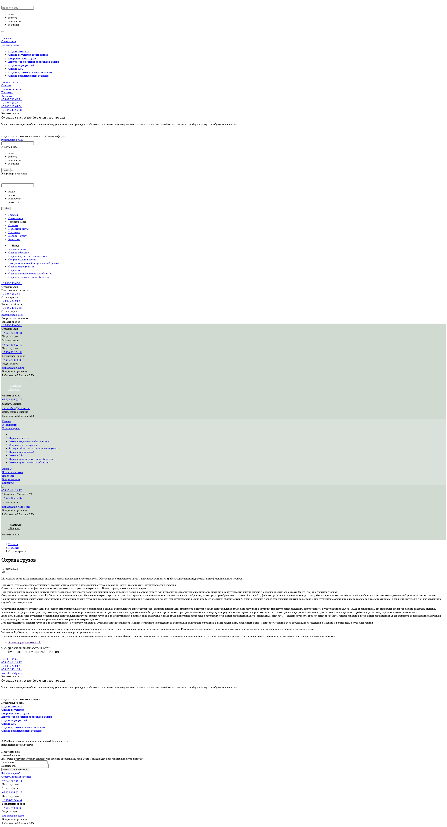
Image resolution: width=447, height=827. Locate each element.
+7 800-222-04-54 (11, 106)
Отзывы (6, 85)
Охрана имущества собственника (28, 54)
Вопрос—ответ (10, 82)
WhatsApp (15, 385)
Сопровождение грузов (22, 58)
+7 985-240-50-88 (11, 110)
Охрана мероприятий (21, 65)
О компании (8, 41)
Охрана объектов (18, 51)
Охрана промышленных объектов (28, 75)
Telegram (14, 389)
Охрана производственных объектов (30, 72)
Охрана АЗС (15, 68)
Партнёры (7, 92)
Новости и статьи (11, 89)
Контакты (7, 96)
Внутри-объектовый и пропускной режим (33, 61)
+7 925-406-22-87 (11, 103)
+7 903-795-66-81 (11, 99)
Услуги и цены (10, 44)
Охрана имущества (12, 709)
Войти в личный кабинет (15, 769)
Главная (6, 38)
